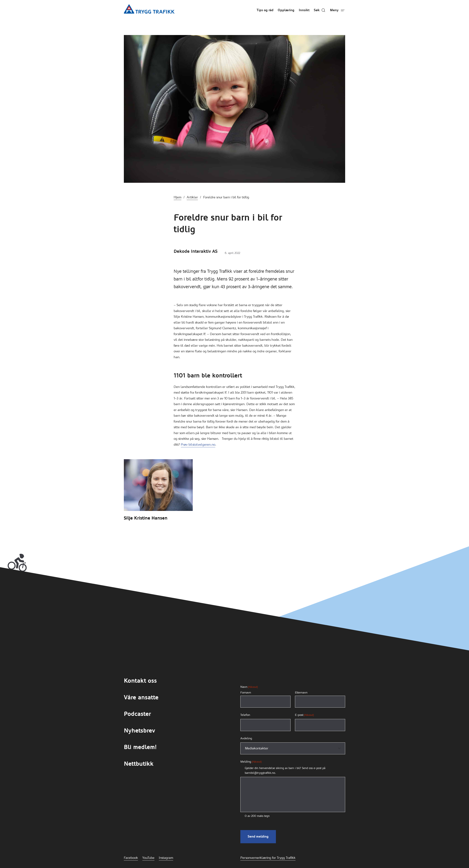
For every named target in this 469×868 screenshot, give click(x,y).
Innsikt (304, 10)
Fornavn (245, 692)
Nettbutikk (139, 763)
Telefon (245, 715)
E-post (304, 715)
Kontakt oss (140, 680)
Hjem (177, 197)
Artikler (192, 197)
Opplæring (286, 10)
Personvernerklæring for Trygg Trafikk (268, 858)
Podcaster (137, 714)
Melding (251, 761)
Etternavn (301, 692)
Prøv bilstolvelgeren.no (198, 444)
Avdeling (246, 738)
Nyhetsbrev (139, 730)
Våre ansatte (141, 697)
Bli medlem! (140, 747)
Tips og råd (265, 10)
